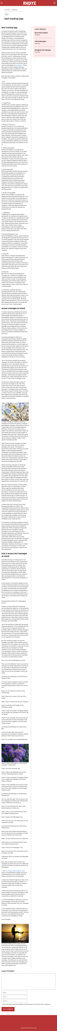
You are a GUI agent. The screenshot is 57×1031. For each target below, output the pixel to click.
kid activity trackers (41, 33)
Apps (6, 14)
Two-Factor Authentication (13, 871)
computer (19, 65)
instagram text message (43, 50)
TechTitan (14, 9)
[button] (1, 3)
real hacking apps (40, 41)
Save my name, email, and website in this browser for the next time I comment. (26, 1004)
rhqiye (29, 3)
